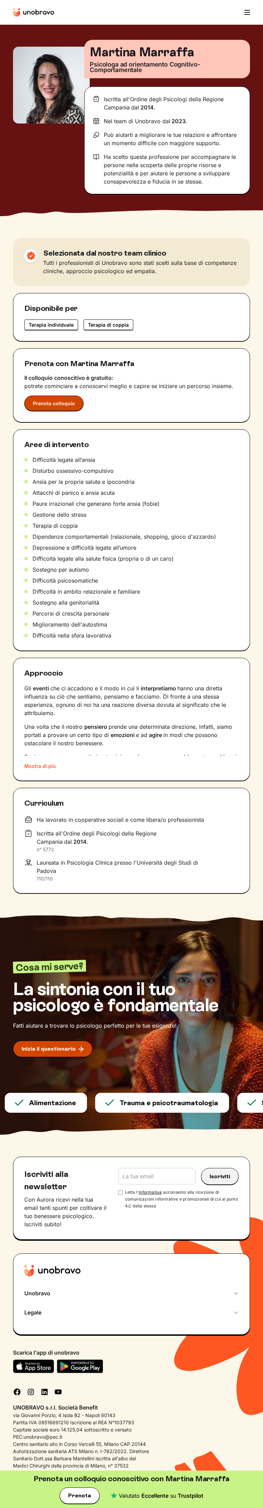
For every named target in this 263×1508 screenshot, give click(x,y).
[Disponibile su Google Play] (80, 1366)
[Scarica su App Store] (33, 1366)
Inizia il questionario (49, 1048)
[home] (33, 12)
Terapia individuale (51, 325)
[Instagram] (31, 1391)
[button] (245, 12)
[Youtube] (58, 1391)
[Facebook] (17, 1391)
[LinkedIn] (44, 1391)
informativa (150, 1192)
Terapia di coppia (108, 325)
